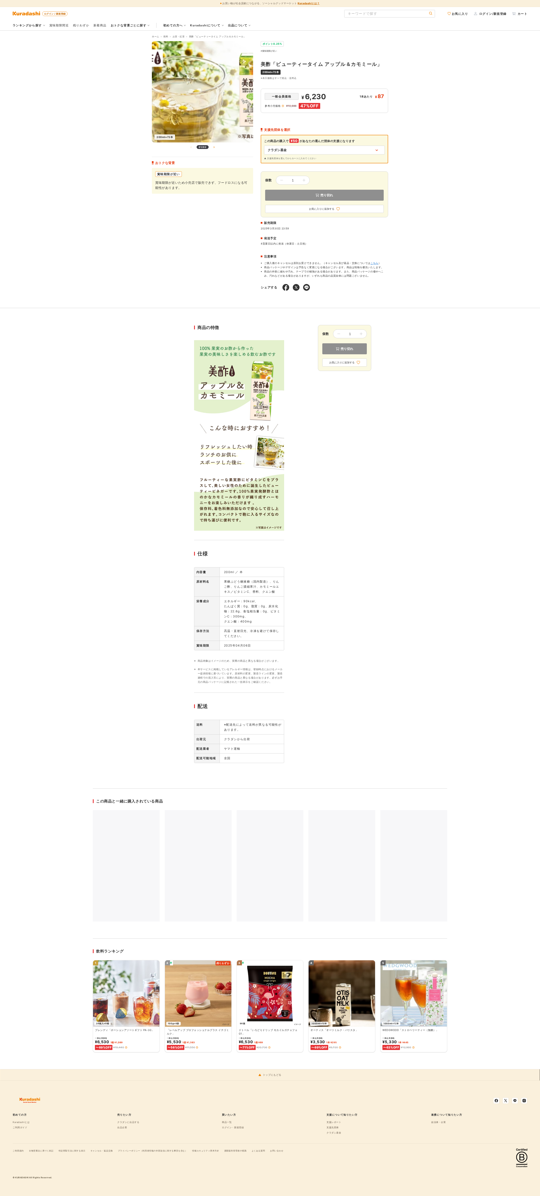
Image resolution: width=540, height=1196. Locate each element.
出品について (237, 25)
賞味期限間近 (59, 25)
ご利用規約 (18, 1150)
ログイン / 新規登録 (55, 13)
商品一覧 (227, 1122)
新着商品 (100, 25)
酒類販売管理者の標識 (235, 1150)
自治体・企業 (438, 1122)
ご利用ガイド (20, 1127)
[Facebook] (496, 1100)
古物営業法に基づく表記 (41, 1150)
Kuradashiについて (205, 25)
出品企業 (122, 1127)
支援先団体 (333, 1127)
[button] (126, 1047)
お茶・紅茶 (179, 36)
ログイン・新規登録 (233, 1127)
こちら (374, 263)
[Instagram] (524, 1100)
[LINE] (515, 1100)
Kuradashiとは (21, 1122)
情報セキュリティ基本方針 (205, 1150)
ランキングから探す (27, 25)
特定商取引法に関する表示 (72, 1150)
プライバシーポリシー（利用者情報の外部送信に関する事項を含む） (152, 1150)
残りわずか (81, 25)
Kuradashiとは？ (309, 3)
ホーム (155, 36)
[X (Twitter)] (505, 1100)
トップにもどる (272, 1074)
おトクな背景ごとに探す (128, 25)
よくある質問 (258, 1150)
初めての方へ (173, 25)
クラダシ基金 (334, 1132)
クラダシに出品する (128, 1122)
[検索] (430, 14)
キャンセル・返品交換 (101, 1150)
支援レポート (334, 1122)
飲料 (165, 36)
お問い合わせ (277, 1150)
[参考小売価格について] (283, 106)
